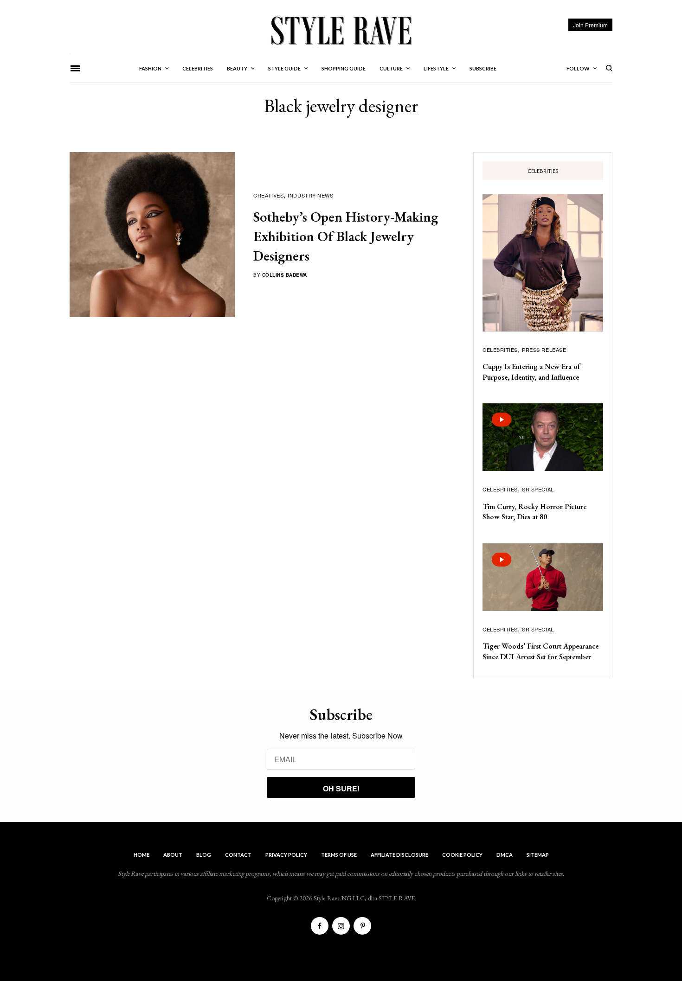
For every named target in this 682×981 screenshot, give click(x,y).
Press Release (544, 349)
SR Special (538, 489)
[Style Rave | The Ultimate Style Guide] (341, 30)
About (172, 855)
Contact (238, 855)
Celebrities (500, 349)
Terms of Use (339, 855)
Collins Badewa (284, 275)
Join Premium (590, 25)
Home (141, 855)
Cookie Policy (462, 855)
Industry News (310, 195)
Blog (203, 855)
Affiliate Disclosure (399, 855)
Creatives (268, 195)
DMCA (504, 855)
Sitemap (538, 855)
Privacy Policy (286, 855)
